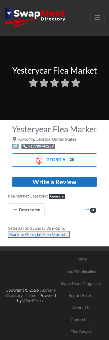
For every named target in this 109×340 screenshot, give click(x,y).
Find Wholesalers (81, 271)
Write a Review (54, 182)
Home (81, 258)
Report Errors (81, 295)
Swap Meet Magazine (81, 283)
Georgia (55, 159)
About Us (81, 307)
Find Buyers (81, 331)
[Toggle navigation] (97, 18)
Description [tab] (29, 209)
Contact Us (81, 319)
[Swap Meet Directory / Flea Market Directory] (35, 17)
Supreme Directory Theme (30, 292)
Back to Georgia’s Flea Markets (38, 234)
